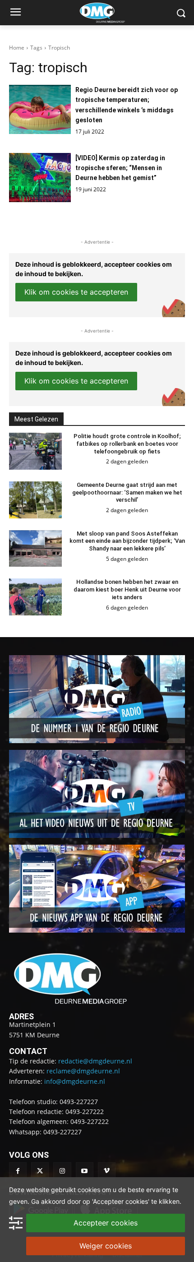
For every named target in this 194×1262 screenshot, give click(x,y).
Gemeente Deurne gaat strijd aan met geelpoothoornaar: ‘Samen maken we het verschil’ (127, 492)
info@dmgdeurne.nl (74, 1081)
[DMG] (111, 12)
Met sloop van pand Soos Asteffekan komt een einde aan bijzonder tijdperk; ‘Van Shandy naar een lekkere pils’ (127, 541)
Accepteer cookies (106, 1222)
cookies (89, 1189)
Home (16, 47)
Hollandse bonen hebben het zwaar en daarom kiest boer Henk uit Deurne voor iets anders (127, 589)
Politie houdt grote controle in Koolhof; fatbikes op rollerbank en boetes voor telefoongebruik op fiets (127, 444)
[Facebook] (18, 1171)
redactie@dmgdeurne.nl (95, 1061)
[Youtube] (84, 1171)
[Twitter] (40, 1171)
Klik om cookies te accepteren (76, 291)
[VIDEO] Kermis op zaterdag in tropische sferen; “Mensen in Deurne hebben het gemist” (120, 168)
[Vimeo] (106, 1171)
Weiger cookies (105, 1245)
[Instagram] (62, 1171)
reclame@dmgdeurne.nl (83, 1071)
